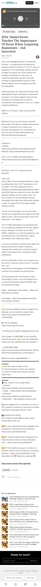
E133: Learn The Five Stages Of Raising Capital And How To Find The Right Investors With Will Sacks (24, 543)
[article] (20, 499)
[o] (4, 499)
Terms (28, 571)
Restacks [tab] (15, 470)
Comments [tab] (6, 470)
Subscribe (29, 3)
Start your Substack (15, 578)
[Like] (6, 584)
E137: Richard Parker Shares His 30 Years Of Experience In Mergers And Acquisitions (24, 521)
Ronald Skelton (7, 55)
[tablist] (10, 470)
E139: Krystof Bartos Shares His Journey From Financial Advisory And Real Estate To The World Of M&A (24, 505)
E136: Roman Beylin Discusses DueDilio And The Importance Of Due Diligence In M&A (24, 528)
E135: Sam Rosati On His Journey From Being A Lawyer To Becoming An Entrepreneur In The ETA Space (24, 536)
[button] (6, 18)
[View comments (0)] (16, 584)
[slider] (18, 25)
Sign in (37, 3)
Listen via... (23, 32)
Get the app (30, 578)
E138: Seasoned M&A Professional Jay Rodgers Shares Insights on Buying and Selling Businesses (24, 513)
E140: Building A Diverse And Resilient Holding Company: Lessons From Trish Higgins (24, 498)
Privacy (22, 571)
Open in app (10, 32)
